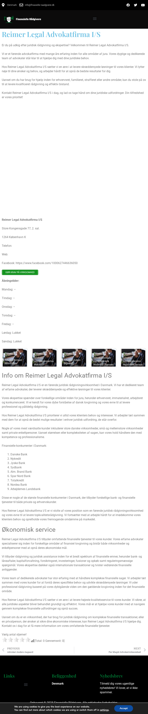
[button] (95, 18)
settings (104, 710)
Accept (124, 708)
